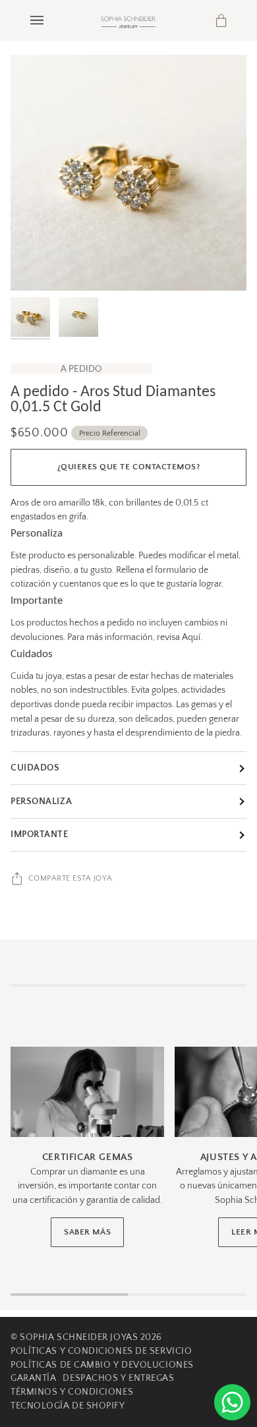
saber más (87, 1232)
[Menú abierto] (50, 20)
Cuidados (35, 768)
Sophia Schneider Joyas (79, 1337)
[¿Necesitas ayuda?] (232, 1402)
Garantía (33, 1378)
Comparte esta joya (70, 878)
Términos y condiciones (72, 1392)
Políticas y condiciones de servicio (101, 1351)
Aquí (191, 637)
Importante (40, 834)
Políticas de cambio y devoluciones (102, 1365)
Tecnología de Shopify (68, 1406)
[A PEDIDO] (128, 173)
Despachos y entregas (118, 1378)
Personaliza (41, 801)
